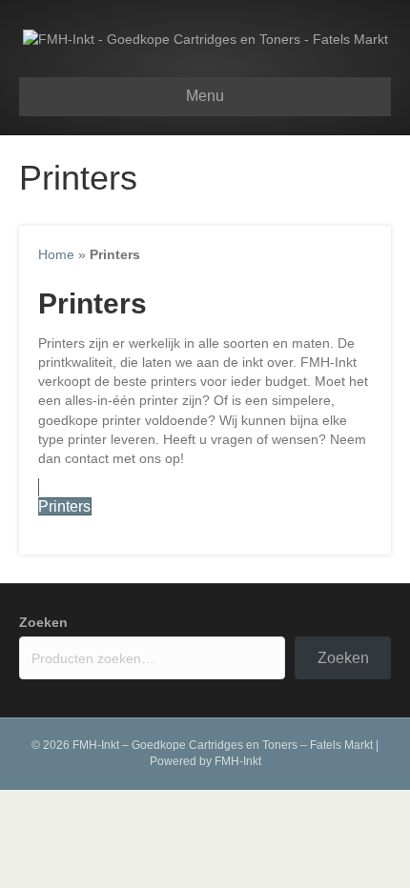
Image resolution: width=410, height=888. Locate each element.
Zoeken (43, 622)
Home (56, 254)
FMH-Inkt (238, 761)
